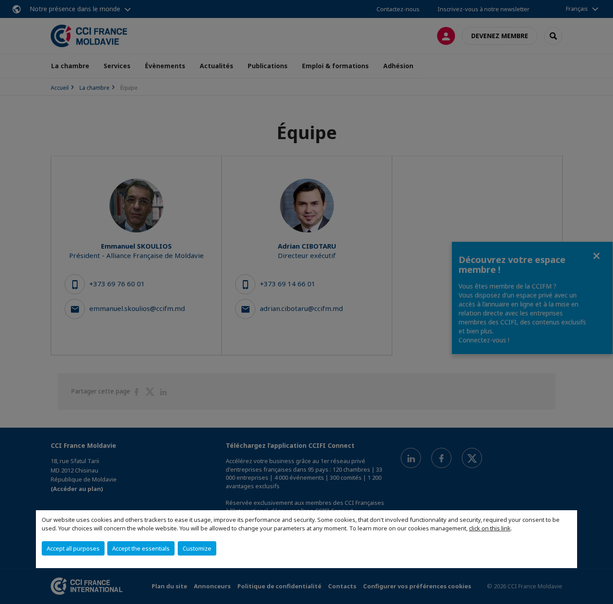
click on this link (490, 528)
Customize (197, 548)
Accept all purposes (73, 548)
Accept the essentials (141, 548)
